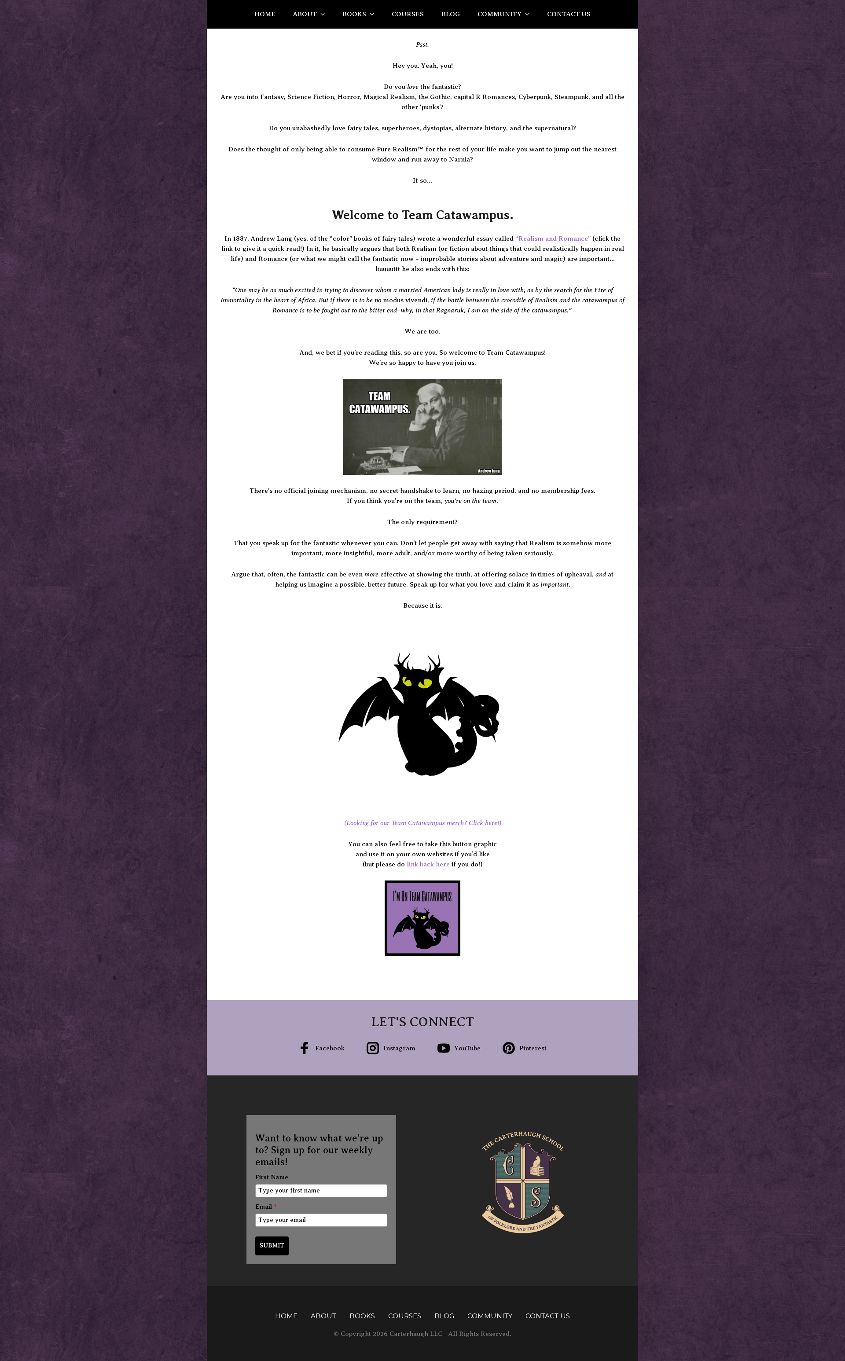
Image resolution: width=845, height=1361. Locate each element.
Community (500, 14)
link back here (428, 864)
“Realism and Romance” (553, 238)
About (305, 14)
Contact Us (569, 14)
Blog (450, 14)
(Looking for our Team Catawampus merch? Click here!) (422, 823)
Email (266, 1206)
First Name (271, 1177)
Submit (272, 1245)
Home (265, 14)
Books (354, 14)
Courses (408, 14)
